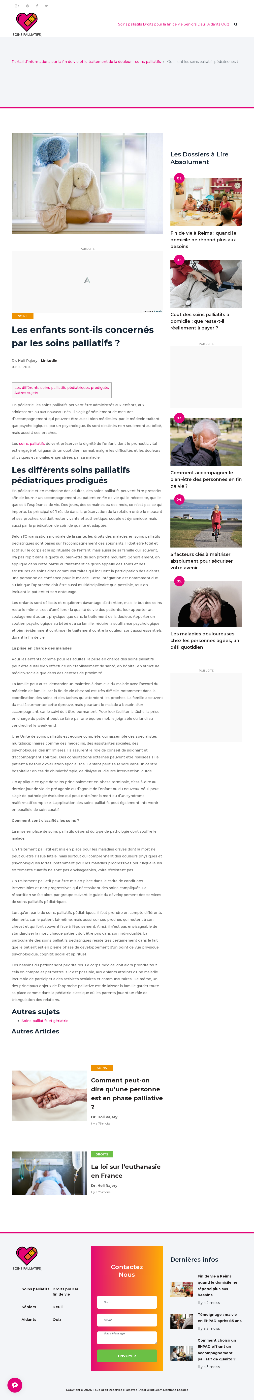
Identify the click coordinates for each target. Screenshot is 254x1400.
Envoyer (127, 1356)
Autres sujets (26, 393)
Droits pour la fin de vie (163, 24)
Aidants (213, 24)
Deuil (201, 24)
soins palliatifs (32, 443)
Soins (22, 316)
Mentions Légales (175, 1390)
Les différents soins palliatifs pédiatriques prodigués (61, 387)
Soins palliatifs (130, 24)
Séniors (190, 24)
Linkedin (49, 360)
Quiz (225, 24)
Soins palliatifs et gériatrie (45, 1021)
